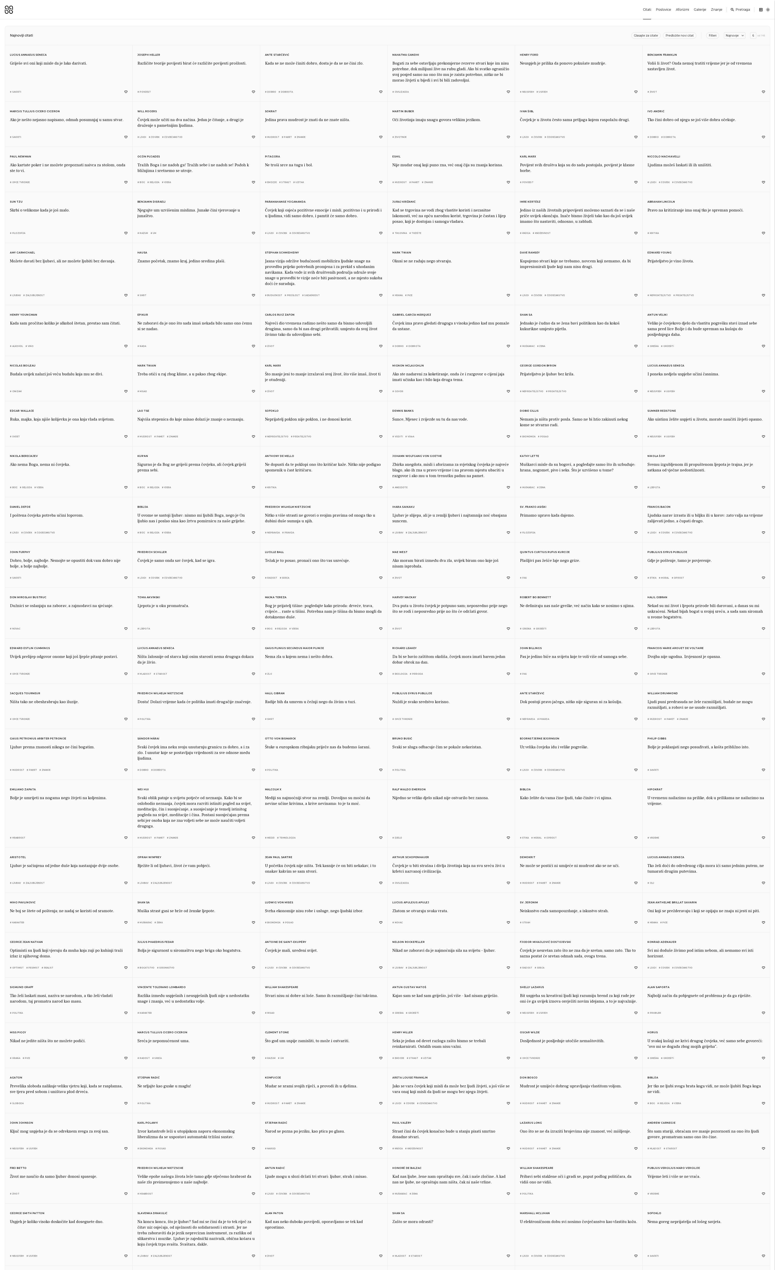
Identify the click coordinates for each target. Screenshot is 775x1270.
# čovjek (154, 137)
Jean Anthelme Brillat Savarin (672, 902)
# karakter (17, 922)
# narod (270, 1148)
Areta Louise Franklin (410, 1077)
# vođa (409, 436)
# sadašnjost (311, 295)
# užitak (298, 182)
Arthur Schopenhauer (410, 857)
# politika (144, 719)
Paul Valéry (401, 1122)
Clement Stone (277, 1032)
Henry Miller (402, 1032)
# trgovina (399, 233)
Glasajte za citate (646, 35)
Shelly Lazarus (532, 987)
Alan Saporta (658, 987)
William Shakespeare (281, 987)
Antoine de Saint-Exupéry (285, 941)
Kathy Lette (529, 456)
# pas (523, 578)
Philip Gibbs (656, 738)
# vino (29, 346)
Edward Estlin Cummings (30, 648)
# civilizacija (400, 92)
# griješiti (667, 346)
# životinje (399, 137)
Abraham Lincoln (661, 201)
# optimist (17, 967)
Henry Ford (529, 54)
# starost (160, 674)
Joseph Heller (148, 54)
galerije (700, 10)
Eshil (396, 156)
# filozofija (17, 233)
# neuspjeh (527, 92)
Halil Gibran (657, 597)
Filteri (712, 35)
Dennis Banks (403, 410)
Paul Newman (20, 156)
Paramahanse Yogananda (285, 201)
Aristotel (18, 857)
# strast (285, 182)
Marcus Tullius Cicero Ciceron (35, 111)
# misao (142, 391)
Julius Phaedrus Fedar (155, 941)
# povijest (144, 92)
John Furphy (20, 552)
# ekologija (399, 674)
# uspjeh (542, 92)
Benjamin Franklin (662, 54)
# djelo (397, 838)
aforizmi (682, 10)
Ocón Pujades (148, 156)
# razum (142, 233)
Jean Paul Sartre (278, 857)
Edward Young (659, 252)
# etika (651, 578)
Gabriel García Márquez (411, 314)
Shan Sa (526, 314)
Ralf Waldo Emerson (409, 789)
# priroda (416, 674)
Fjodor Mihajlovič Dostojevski (545, 941)
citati (647, 10)
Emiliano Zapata (23, 789)
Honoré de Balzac (407, 1167)
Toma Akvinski (148, 597)
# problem (654, 1013)
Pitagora (272, 156)
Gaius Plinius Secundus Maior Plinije (294, 648)
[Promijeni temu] (768, 9)
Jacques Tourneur (25, 693)
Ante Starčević (277, 54)
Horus (652, 1032)
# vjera (166, 182)
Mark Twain (401, 252)
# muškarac (527, 346)
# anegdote (399, 487)
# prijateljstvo (683, 295)
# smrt (142, 295)
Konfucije (273, 1077)
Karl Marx (528, 156)
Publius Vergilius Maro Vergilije (673, 1167)
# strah (525, 922)
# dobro (270, 92)
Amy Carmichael (22, 252)
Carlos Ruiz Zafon (280, 314)
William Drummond (662, 693)
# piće (409, 295)
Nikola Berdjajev (24, 456)
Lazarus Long (531, 1122)
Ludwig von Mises (279, 902)
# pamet (287, 137)
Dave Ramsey (530, 252)
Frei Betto (18, 1167)
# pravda (288, 532)
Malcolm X (273, 789)
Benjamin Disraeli (151, 201)
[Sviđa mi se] (126, 92)
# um (153, 233)
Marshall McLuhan (535, 1213)
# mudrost (272, 137)
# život (652, 92)
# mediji (270, 838)
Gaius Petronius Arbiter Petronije (38, 738)
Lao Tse (143, 410)
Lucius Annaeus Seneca (28, 54)
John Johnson (21, 1122)
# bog (141, 182)
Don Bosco (528, 1077)
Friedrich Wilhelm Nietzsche (288, 506)
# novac (15, 628)
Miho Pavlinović (23, 902)
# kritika (653, 233)
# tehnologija (286, 838)
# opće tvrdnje (20, 182)
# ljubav (15, 295)
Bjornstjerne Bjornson (539, 738)
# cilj (650, 883)
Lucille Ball (274, 552)
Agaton (16, 1077)
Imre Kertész (530, 201)
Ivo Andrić (655, 111)
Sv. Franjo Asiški (533, 506)
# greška (653, 346)
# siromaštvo (166, 967)
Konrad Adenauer (661, 941)
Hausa (142, 252)
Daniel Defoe (20, 506)
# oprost (678, 578)
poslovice (663, 10)
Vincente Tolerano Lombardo (161, 987)
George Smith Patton (27, 1213)
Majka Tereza (276, 597)
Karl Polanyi (147, 1122)
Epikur (142, 314)
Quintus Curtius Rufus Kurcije (545, 552)
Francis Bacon (659, 506)
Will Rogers (147, 111)
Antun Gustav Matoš (409, 987)
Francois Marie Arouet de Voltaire (675, 648)
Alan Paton (274, 1213)
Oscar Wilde (530, 1032)
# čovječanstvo (172, 137)
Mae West (399, 552)
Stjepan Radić (148, 1077)
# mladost (144, 674)
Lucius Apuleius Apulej (410, 902)
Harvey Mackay (404, 597)
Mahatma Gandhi (405, 54)
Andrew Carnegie (661, 1122)
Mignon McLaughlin (408, 365)
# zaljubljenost (34, 295)
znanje (716, 10)
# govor (397, 391)
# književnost (542, 233)
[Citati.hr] (9, 10)
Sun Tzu (16, 201)
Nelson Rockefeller (408, 941)
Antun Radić (275, 1167)
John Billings (531, 648)
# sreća (284, 578)
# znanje (300, 137)
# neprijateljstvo (659, 295)
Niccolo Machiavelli (663, 156)
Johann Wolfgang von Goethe (417, 456)
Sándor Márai (148, 738)
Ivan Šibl (527, 111)
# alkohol (16, 346)
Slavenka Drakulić (152, 1213)
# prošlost (292, 295)
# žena (541, 346)
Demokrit (527, 857)
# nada (141, 346)
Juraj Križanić (404, 201)
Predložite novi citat (680, 35)
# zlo (268, 674)
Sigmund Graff (21, 987)
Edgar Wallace (22, 410)
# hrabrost (17, 838)
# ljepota (653, 487)
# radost (271, 578)
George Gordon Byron (538, 365)
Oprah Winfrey (149, 857)
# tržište (415, 233)
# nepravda (272, 532)
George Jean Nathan (26, 941)
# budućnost (273, 295)
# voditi (397, 436)
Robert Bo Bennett (535, 597)
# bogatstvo (146, 967)
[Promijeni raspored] (760, 9)
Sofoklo (272, 410)
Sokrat (271, 111)
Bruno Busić (402, 738)
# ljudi (141, 137)
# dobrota (286, 92)
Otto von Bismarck (280, 738)
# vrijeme (653, 838)
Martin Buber (403, 111)
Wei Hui (143, 789)
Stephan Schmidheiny (282, 252)
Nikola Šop (656, 456)
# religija (153, 182)
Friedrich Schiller (152, 552)
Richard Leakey (404, 648)
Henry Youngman (23, 314)
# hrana (397, 295)
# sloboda (17, 1103)
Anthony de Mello (279, 456)
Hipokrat (655, 789)
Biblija (142, 506)
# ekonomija (527, 436)
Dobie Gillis (529, 410)
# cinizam (16, 391)
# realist (47, 967)
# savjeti (15, 92)
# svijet (15, 436)
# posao (543, 436)
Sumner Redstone (661, 410)
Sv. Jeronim (529, 902)
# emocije (271, 182)
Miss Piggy (18, 1032)
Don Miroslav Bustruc (28, 597)
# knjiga (525, 233)
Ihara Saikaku (403, 506)
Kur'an (142, 456)
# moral (664, 578)
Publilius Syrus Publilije (667, 552)
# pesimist (32, 967)
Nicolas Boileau (23, 365)
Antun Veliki (657, 314)
